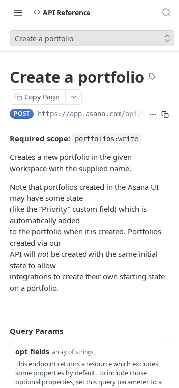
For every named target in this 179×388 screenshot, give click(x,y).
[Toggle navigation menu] (18, 12)
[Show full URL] (153, 115)
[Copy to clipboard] (165, 115)
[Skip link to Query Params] (3, 331)
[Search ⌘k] (166, 12)
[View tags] (152, 78)
